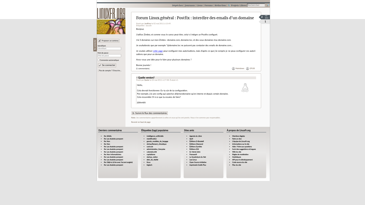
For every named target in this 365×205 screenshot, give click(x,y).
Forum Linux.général (155, 18)
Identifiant (102, 46)
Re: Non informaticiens (112, 154)
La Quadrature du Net (197, 157)
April (191, 139)
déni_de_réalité (152, 160)
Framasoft (193, 154)
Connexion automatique (109, 60)
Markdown (240, 68)
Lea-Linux (193, 160)
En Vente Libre (194, 152)
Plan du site (236, 165)
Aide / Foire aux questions (242, 146)
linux (148, 162)
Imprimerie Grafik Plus (197, 165)
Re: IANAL (108, 136)
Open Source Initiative (197, 162)
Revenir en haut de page (141, 122)
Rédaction (220, 5)
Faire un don (237, 139)
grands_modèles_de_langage (157, 141)
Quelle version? (146, 78)
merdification (152, 139)
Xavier (146, 80)
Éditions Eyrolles (195, 146)
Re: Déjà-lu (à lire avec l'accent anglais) (118, 162)
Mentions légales (238, 136)
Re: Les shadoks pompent (113, 139)
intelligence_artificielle (155, 136)
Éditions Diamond (196, 144)
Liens (200, 5)
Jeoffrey (147, 23)
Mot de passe (103, 53)
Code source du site (239, 162)
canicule (150, 146)
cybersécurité (152, 152)
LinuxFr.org (111, 19)
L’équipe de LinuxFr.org (241, 141)
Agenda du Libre (195, 136)
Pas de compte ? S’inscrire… (110, 70)
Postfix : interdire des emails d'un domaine (215, 18)
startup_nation (152, 157)
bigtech (149, 165)
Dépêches (177, 5)
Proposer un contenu (110, 41)
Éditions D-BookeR (196, 141)
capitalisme (151, 154)
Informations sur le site (240, 144)
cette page (158, 51)
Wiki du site (236, 152)
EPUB (252, 68)
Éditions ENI (194, 149)
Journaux (190, 5)
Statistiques (236, 157)
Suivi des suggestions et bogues (244, 149)
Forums (208, 5)
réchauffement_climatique (156, 144)
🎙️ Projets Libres (237, 5)
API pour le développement (242, 160)
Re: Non (107, 141)
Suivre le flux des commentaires (151, 113)
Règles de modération (240, 154)
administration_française (156, 149)
